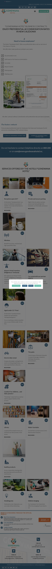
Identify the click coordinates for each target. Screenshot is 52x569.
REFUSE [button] (31, 285)
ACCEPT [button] (25, 285)
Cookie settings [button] (16, 285)
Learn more (37, 285)
